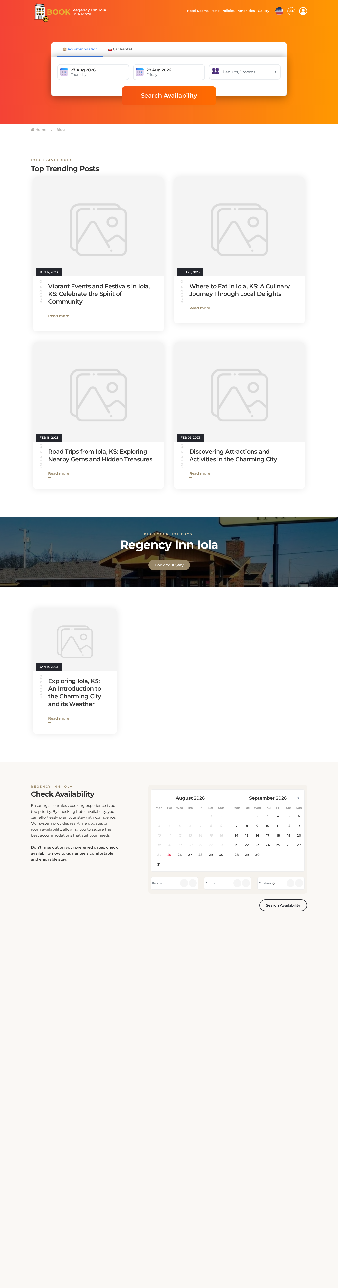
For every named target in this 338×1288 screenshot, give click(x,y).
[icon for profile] (303, 11)
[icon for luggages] (279, 11)
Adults (210, 883)
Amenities (246, 11)
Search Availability (169, 95)
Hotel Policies (222, 11)
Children (265, 883)
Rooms (157, 883)
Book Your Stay (169, 565)
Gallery (263, 11)
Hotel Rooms (196, 11)
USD (291, 11)
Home (40, 129)
